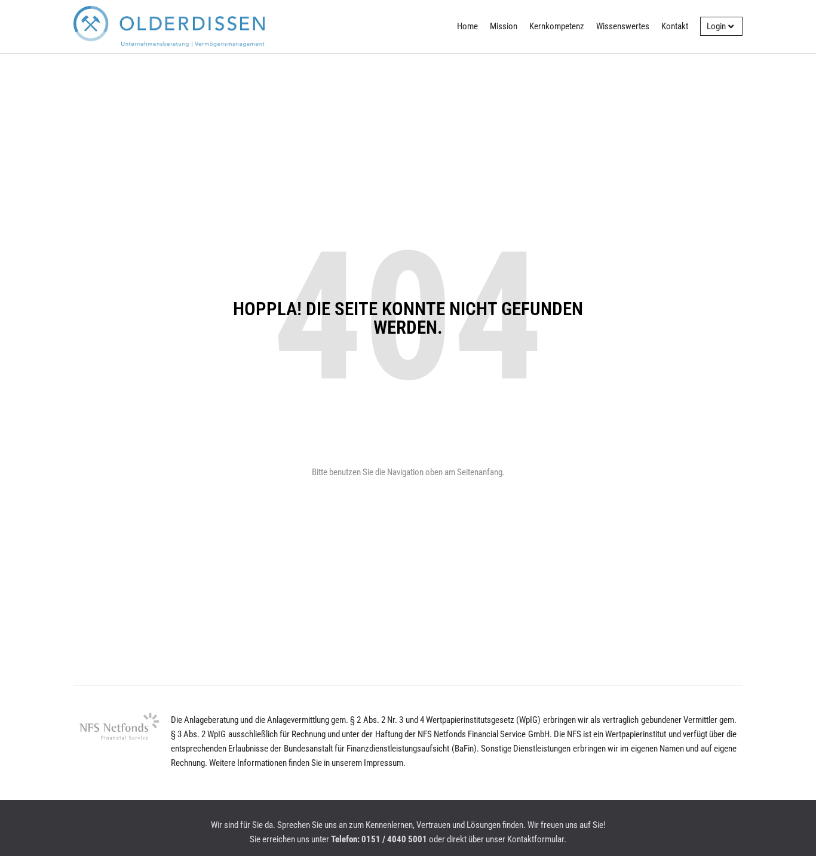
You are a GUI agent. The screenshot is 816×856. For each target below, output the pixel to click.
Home (467, 26)
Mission (503, 26)
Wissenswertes (622, 26)
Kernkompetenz (556, 26)
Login (716, 26)
